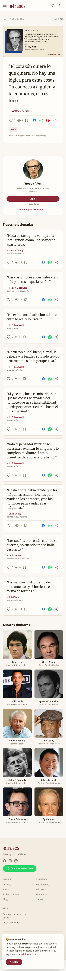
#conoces (30, 135)
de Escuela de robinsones (18, 558)
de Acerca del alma (15, 600)
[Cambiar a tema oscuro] (60, 5)
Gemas (39, 899)
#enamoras (41, 135)
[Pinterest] (16, 861)
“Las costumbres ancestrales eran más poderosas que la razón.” (32, 279)
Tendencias (42, 894)
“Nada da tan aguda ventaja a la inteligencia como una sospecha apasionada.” (31, 240)
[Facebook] (4, 861)
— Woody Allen (19, 110)
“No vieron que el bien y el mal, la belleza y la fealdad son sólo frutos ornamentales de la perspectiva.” (33, 356)
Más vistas (41, 889)
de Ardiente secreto (15, 253)
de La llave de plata (15, 370)
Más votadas (42, 884)
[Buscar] (53, 5)
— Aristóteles (13, 597)
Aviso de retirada (11, 922)
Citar (60, 19)
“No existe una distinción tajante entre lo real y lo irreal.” (31, 317)
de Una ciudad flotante (17, 517)
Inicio (5, 19)
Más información (27, 954)
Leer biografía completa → (33, 209)
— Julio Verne (14, 514)
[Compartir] (54, 120)
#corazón (13, 135)
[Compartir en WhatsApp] (41, 120)
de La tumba (12, 328)
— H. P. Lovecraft (15, 325)
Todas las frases (11, 894)
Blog (5, 899)
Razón (13, 129)
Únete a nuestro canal (22, 868)
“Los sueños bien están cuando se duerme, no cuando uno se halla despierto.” (32, 545)
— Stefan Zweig (15, 250)
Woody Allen (18, 19)
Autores (7, 884)
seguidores (33, 204)
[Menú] (4, 5)
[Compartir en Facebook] (34, 120)
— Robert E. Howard (17, 288)
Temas (6, 889)
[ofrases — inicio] (19, 5)
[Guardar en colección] (26, 120)
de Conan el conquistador (18, 291)
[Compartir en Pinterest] (48, 120)
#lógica (21, 135)
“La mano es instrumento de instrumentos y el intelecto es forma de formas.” (29, 586)
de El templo (12, 420)
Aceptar (14, 962)
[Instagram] (10, 861)
